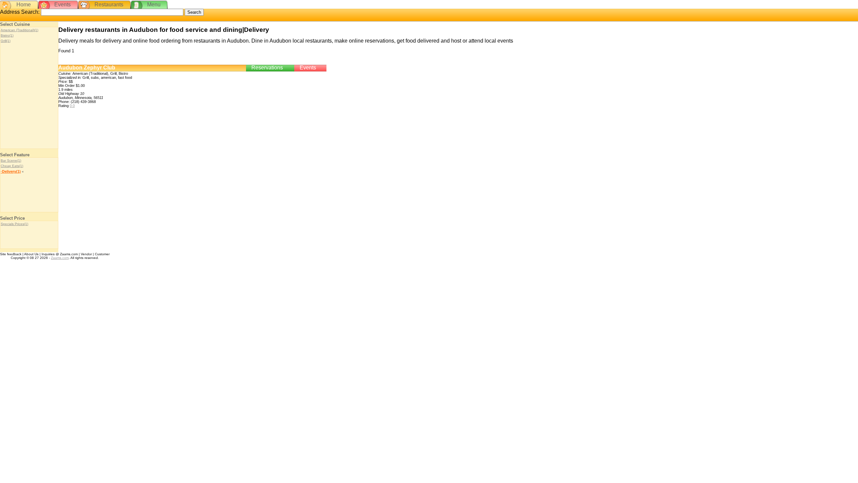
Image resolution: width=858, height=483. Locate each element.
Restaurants (109, 4)
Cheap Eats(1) (12, 166)
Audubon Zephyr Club (86, 67)
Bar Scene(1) (11, 160)
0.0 (72, 106)
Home (23, 4)
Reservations (267, 67)
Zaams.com (60, 258)
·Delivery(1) (11, 171)
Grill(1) (5, 41)
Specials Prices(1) (14, 224)
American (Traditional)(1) (19, 30)
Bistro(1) (7, 35)
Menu (154, 4)
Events (62, 4)
